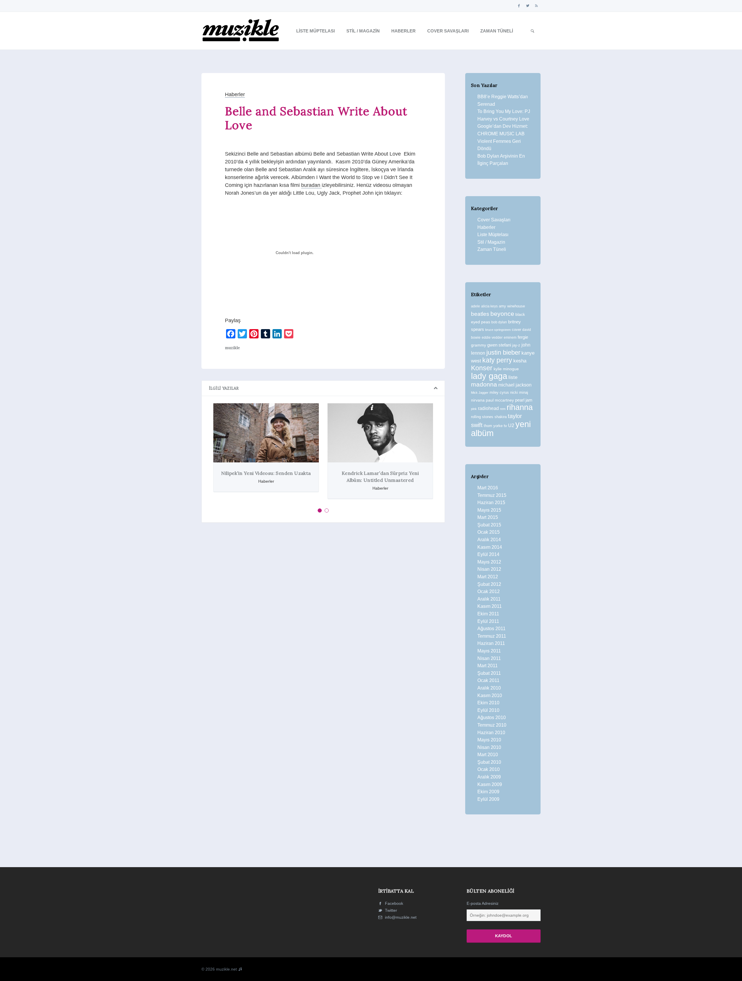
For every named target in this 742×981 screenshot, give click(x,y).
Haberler (403, 30)
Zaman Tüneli (496, 30)
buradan (311, 185)
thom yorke (493, 426)
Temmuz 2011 (491, 636)
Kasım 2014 (489, 547)
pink (474, 409)
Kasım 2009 (489, 784)
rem (502, 409)
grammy (478, 345)
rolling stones (482, 417)
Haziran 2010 (491, 732)
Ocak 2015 (488, 532)
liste (512, 377)
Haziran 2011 (491, 643)
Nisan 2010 (489, 747)
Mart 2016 (487, 487)
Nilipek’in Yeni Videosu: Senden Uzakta (266, 473)
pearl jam (523, 400)
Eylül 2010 (488, 710)
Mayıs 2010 (489, 739)
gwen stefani (499, 345)
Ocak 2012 (488, 591)
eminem (510, 337)
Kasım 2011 (489, 606)
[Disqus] (323, 607)
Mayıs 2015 (489, 510)
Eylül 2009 (488, 799)
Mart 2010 (487, 754)
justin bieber (503, 352)
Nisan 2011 (489, 658)
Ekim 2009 (488, 791)
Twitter (390, 910)
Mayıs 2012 (489, 561)
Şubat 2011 (489, 673)
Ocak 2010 (488, 769)
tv (505, 425)
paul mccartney (500, 400)
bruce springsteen (498, 329)
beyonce (502, 313)
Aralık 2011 (489, 599)
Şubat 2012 (489, 584)
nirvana (478, 400)
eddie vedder (492, 337)
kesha (519, 361)
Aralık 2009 (489, 776)
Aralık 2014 (489, 539)
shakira (500, 417)
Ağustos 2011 (491, 628)
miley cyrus (499, 392)
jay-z (516, 345)
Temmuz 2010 (491, 725)
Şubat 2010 (489, 762)
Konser (481, 368)
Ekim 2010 (488, 702)
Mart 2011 (487, 665)
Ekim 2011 (488, 613)
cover (516, 329)
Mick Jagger (479, 392)
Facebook (393, 903)
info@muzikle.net (401, 917)
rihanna (520, 407)
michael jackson (515, 384)
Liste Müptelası (315, 30)
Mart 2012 (487, 576)
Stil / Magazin (363, 30)
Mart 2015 (487, 517)
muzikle (232, 347)
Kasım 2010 (489, 695)
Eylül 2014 (488, 554)
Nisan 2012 (489, 569)
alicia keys (489, 306)
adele (475, 306)
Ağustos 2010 (491, 717)
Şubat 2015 (489, 524)
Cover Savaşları (448, 30)
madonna (484, 384)
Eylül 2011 (488, 621)
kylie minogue (506, 368)
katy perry (497, 360)
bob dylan (499, 322)
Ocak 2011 (488, 680)
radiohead (488, 408)
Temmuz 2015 (491, 495)
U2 (511, 425)
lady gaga (489, 376)
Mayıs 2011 (489, 650)
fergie (523, 337)
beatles (480, 314)
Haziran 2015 (491, 502)
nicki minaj (519, 392)
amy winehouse (512, 306)
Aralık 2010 (489, 687)
